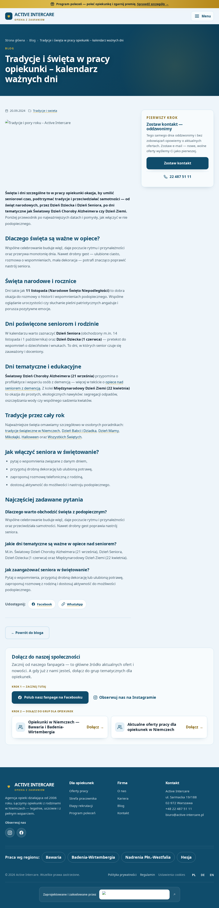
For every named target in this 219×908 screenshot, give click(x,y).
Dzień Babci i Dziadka (79, 430)
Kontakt (123, 813)
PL (194, 875)
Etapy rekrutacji (81, 805)
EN (212, 875)
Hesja (186, 857)
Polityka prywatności (122, 875)
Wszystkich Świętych (64, 436)
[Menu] (202, 16)
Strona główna (15, 40)
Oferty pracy (78, 791)
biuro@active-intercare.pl (185, 815)
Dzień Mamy (108, 430)
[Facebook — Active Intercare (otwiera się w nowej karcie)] (21, 832)
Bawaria (53, 857)
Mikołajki (12, 436)
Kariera (123, 798)
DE (203, 875)
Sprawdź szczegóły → (153, 4)
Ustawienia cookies (171, 875)
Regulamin (147, 875)
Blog (32, 40)
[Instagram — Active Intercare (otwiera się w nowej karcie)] (10, 832)
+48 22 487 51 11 (179, 808)
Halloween (30, 436)
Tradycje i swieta (45, 110)
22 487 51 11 (180, 176)
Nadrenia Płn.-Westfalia (148, 857)
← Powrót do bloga (27, 632)
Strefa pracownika (83, 798)
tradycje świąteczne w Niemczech (32, 430)
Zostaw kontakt (177, 163)
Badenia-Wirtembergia (93, 857)
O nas (121, 791)
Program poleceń (82, 813)
